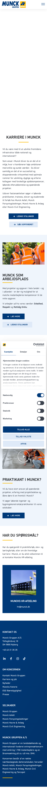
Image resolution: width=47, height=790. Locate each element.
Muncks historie (10, 687)
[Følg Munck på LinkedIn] (4, 659)
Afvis (23, 444)
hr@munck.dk (23, 607)
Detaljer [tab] (23, 352)
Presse (6, 694)
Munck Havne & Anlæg (13, 723)
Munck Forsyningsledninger (15, 719)
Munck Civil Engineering (14, 727)
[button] (43, 5)
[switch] (40, 403)
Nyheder (6, 683)
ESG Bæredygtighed (12, 691)
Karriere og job (10, 679)
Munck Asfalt (9, 715)
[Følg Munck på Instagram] (18, 659)
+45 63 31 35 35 (10, 650)
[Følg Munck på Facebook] (11, 659)
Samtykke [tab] (8, 352)
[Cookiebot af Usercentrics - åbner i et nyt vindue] (33, 344)
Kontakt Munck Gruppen (14, 676)
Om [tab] (38, 352)
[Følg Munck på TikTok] (24, 659)
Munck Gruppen (10, 711)
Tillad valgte (23, 437)
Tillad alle (23, 429)
